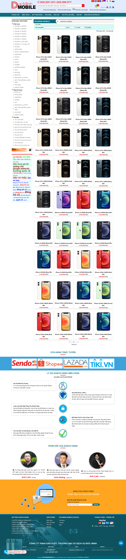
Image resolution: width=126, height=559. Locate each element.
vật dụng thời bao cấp (20, 197)
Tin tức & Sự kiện (68, 15)
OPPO (16, 59)
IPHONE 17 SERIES (20, 39)
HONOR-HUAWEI (20, 67)
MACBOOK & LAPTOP (21, 77)
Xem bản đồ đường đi (92, 15)
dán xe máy (20, 177)
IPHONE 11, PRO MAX (21, 41)
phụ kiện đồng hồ (25, 195)
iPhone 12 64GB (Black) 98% (103, 243)
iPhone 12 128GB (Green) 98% (64, 243)
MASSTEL (18, 75)
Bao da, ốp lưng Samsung (22, 145)
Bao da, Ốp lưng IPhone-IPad (23, 127)
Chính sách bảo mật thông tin (97, 10)
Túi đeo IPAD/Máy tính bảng (22, 137)
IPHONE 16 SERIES (20, 36)
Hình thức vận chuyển (81, 10)
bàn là (25, 200)
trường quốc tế (21, 171)
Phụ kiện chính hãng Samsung (23, 124)
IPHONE (17, 46)
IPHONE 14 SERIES (20, 31)
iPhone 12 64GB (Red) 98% (64, 272)
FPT (16, 102)
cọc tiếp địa (17, 157)
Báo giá (56, 15)
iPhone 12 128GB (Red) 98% (83, 212)
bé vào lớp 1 (18, 173)
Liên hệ (79, 15)
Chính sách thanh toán (49, 10)
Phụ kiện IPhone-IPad (21, 130)
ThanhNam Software (83, 557)
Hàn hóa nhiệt (22, 159)
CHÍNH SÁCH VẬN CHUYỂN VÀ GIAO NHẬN (25, 531)
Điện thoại (25, 15)
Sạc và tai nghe (19, 119)
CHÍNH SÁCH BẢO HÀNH (19, 522)
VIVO (16, 70)
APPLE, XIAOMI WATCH (22, 52)
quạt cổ (19, 200)
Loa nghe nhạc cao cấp (21, 122)
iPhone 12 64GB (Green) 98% (83, 243)
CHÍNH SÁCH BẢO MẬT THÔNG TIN (22, 524)
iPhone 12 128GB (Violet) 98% (64, 212)
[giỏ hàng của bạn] (96, 7)
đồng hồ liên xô (20, 187)
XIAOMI (17, 57)
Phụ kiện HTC (19, 135)
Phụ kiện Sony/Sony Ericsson (23, 140)
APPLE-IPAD (18, 49)
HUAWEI (17, 64)
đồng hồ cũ (22, 190)
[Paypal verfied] (105, 524)
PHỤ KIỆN (18, 85)
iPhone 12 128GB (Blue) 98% (103, 212)
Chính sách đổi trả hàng (64, 10)
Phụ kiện (48, 15)
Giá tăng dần (109, 31)
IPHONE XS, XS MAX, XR (22, 44)
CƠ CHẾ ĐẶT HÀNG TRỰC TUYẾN (22, 533)
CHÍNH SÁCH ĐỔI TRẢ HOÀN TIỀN (22, 526)
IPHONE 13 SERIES (20, 28)
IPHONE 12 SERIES (20, 26)
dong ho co (19, 192)
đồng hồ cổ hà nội (18, 182)
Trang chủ (15, 15)
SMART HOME (19, 87)
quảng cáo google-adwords (21, 167)
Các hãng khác (19, 142)
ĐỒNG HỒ (18, 92)
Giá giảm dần (101, 31)
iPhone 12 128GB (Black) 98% (44, 243)
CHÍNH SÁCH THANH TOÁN (20, 529)
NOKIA (17, 62)
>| (78, 342)
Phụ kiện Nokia (19, 132)
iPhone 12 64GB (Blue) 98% (44, 272)
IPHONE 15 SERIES (20, 34)
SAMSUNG (18, 54)
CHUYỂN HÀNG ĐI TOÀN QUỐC (21, 520)
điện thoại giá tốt (21, 164)
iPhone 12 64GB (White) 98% (83, 272)
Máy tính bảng (37, 15)
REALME (17, 72)
